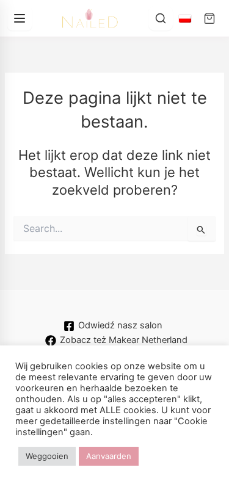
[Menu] (19, 18)
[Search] (160, 18)
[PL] (185, 18)
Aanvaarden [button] (108, 456)
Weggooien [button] (47, 456)
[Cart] (209, 18)
